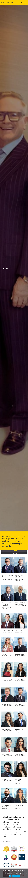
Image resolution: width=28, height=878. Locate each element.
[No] (26, 873)
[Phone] (21, 2)
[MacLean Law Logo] (7, 2)
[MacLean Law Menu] (25, 2)
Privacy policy (16, 875)
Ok (10, 875)
